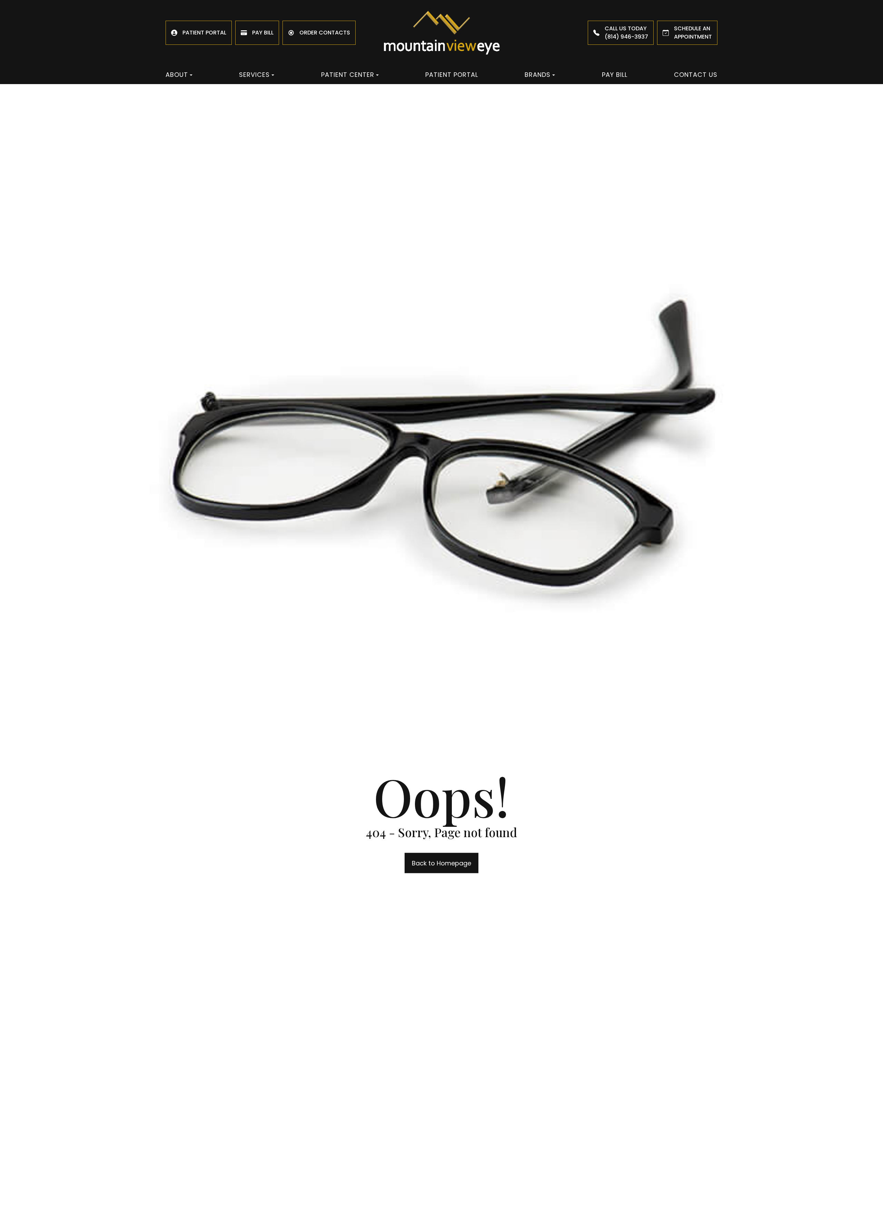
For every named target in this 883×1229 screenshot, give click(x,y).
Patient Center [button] (347, 74)
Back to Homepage (441, 863)
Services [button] (254, 74)
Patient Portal (451, 74)
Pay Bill (614, 74)
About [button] (177, 74)
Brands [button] (537, 74)
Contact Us (695, 74)
